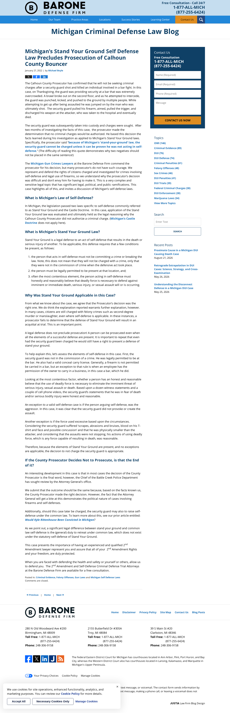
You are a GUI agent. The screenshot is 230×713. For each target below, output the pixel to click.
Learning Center (160, 19)
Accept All (19, 701)
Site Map (165, 612)
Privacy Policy (147, 612)
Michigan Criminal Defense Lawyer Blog (55, 8)
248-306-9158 (44, 645)
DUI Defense (164, 158)
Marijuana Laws (166, 198)
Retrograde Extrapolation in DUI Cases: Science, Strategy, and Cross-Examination (176, 269)
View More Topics (165, 203)
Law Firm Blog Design (187, 703)
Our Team (54, 19)
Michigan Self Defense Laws (105, 577)
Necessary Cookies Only (52, 701)
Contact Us (187, 19)
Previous (32, 594)
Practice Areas (79, 19)
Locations (105, 19)
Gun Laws (80, 577)
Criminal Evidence (45, 577)
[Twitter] (36, 658)
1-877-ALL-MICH (49, 639)
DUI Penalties (165, 178)
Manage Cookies (90, 675)
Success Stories (131, 19)
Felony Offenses (65, 577)
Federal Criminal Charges (172, 188)
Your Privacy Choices (46, 675)
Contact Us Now (177, 120)
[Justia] (52, 658)
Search (177, 231)
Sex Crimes (163, 173)
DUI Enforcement (167, 193)
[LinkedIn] (44, 658)
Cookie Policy (69, 675)
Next (60, 594)
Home (34, 19)
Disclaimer (129, 612)
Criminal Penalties (168, 163)
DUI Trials (162, 183)
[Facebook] (28, 658)
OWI (160, 143)
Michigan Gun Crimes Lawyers (52, 163)
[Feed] (60, 658)
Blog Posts (198, 612)
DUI (159, 153)
